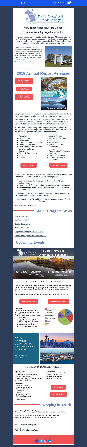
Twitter (26, 412)
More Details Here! (28, 301)
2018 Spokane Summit (58, 301)
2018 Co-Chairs (28, 165)
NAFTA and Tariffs (22, 220)
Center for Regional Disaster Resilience (30, 236)
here (37, 61)
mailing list (59, 412)
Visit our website (58, 394)
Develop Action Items (27, 187)
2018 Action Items (58, 165)
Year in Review (24, 89)
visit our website (62, 294)
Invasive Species (22, 228)
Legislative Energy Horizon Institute (29, 232)
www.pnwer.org (38, 437)
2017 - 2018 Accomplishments (24, 97)
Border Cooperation (23, 224)
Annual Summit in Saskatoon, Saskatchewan (48, 175)
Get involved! (58, 387)
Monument (32, 61)
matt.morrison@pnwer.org (23, 417)
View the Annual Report (24, 81)
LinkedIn (39, 412)
